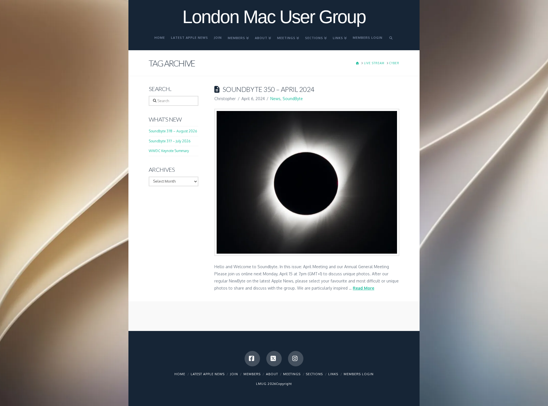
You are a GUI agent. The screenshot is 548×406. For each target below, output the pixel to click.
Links (333, 374)
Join (234, 374)
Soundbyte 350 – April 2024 (268, 89)
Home (179, 374)
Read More (363, 288)
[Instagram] (295, 358)
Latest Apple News (208, 374)
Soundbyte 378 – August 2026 (173, 131)
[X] (274, 358)
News (275, 98)
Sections (314, 374)
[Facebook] (252, 358)
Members (252, 374)
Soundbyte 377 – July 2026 (169, 141)
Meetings (292, 374)
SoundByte (293, 98)
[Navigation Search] (391, 40)
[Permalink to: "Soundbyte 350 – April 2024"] (307, 182)
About (272, 374)
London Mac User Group (274, 17)
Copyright (284, 384)
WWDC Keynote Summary (169, 151)
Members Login (359, 374)
